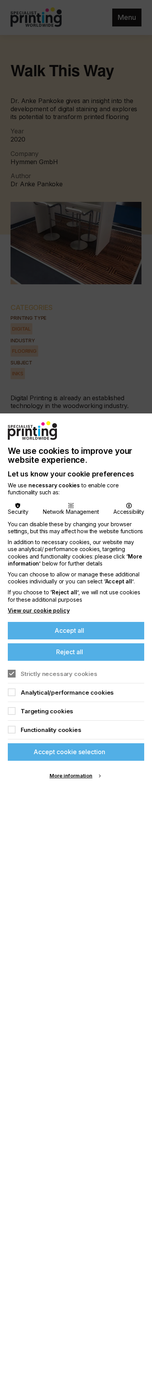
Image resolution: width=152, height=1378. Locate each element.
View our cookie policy (38, 610)
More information (70, 775)
